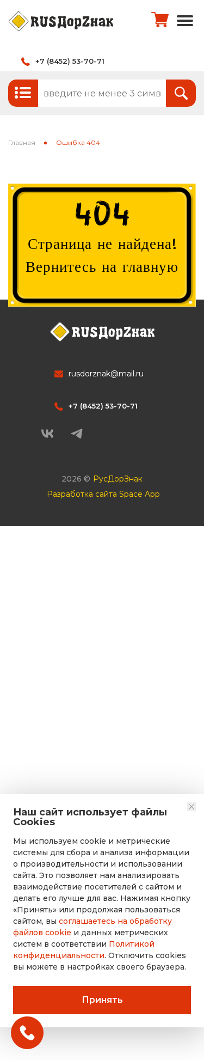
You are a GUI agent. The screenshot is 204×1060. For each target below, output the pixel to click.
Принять (102, 1000)
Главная (21, 142)
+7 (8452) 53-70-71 (69, 61)
